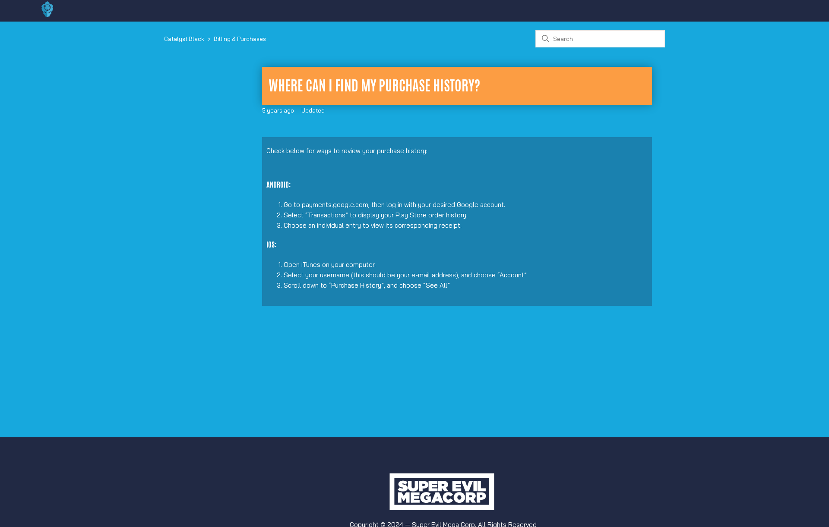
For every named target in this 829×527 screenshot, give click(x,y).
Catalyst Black (184, 38)
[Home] (47, 15)
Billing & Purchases (240, 38)
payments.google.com (335, 205)
